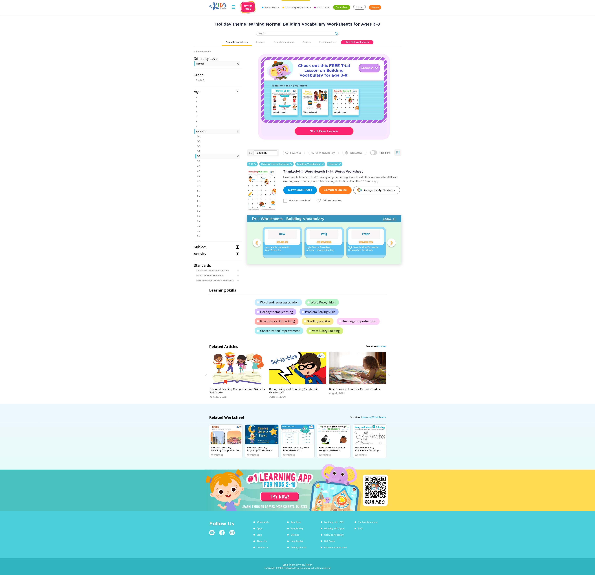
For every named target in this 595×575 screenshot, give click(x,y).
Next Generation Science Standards (215, 280)
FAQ (360, 528)
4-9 (198, 185)
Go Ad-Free (342, 7)
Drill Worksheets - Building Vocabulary (288, 218)
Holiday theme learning (276, 312)
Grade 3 (200, 80)
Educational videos (284, 42)
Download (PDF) (300, 190)
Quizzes (306, 42)
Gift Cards (322, 7)
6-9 (198, 220)
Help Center (297, 541)
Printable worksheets (236, 42)
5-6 (198, 190)
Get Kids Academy (334, 534)
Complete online (335, 190)
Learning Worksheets (373, 417)
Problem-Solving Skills (320, 312)
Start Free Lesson (324, 131)
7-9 (198, 230)
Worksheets (263, 522)
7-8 (198, 225)
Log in (359, 7)
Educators (270, 7)
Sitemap (295, 534)
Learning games (327, 42)
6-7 (198, 210)
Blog (259, 534)
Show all (389, 219)
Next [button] (391, 243)
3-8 (198, 156)
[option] (282, 242)
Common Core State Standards (212, 270)
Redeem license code (335, 547)
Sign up (375, 7)
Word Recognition (323, 302)
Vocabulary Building (326, 331)
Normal (200, 63)
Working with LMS (333, 522)
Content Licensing (367, 522)
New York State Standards (210, 275)
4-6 (198, 171)
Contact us (262, 547)
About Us (262, 541)
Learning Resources (296, 7)
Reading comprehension (359, 321)
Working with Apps (334, 528)
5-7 (198, 195)
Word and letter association (279, 302)
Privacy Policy (305, 564)
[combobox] (265, 152)
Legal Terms (289, 564)
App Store (296, 522)
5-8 (198, 200)
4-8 (198, 181)
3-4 (198, 136)
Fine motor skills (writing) (277, 321)
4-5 (198, 166)
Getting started (298, 547)
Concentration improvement (280, 331)
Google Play (297, 528)
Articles (381, 346)
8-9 (198, 235)
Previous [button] (256, 243)
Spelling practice (318, 321)
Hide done (384, 152)
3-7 (198, 151)
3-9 (198, 161)
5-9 (198, 205)
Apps (259, 528)
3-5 (198, 141)
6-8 (198, 215)
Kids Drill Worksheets (357, 42)
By (250, 152)
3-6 (198, 146)
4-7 (198, 176)
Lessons (260, 42)
